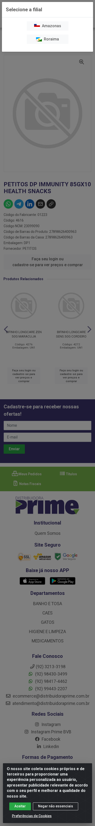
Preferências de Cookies (32, 816)
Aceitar (20, 806)
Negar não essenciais (55, 806)
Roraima (50, 39)
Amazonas (50, 26)
